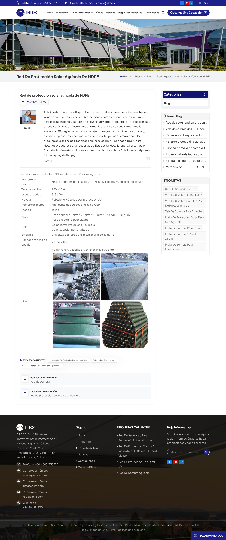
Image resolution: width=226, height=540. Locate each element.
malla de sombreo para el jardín (181, 236)
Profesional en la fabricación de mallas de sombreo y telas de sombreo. (186, 154)
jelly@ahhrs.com (33, 496)
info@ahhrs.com (33, 485)
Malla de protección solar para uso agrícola (184, 219)
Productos (62, 12)
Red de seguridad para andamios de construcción (135, 437)
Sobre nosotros (81, 12)
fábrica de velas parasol (104, 360)
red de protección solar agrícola (80, 174)
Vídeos (99, 12)
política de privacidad (131, 529)
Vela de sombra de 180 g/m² (183, 194)
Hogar (50, 12)
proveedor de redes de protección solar (69, 360)
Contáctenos (152, 12)
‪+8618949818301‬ (33, 507)
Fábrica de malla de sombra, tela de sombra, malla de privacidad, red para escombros (186, 148)
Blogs (138, 76)
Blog (150, 76)
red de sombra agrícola (133, 472)
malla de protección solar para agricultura (41, 366)
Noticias (110, 12)
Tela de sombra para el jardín (183, 211)
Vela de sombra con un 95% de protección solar (183, 203)
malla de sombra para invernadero (179, 247)
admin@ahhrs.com (108, 3)
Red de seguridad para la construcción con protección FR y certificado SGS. (186, 122)
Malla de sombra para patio (182, 227)
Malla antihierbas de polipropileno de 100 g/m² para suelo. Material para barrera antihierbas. (186, 160)
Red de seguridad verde (180, 188)
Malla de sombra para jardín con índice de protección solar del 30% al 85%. (186, 135)
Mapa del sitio (87, 467)
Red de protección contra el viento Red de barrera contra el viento (138, 450)
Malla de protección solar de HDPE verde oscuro (186, 141)
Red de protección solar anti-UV (137, 464)
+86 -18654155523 (45, 3)
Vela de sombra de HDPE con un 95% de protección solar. (186, 129)
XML (113, 529)
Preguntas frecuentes (130, 12)
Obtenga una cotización (186, 12)
